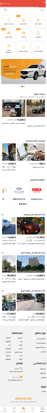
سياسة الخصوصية (40, 347)
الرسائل (14, 411)
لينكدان (43, 377)
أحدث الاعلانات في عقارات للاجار (33, 253)
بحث (33, 411)
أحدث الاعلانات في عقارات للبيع (33, 291)
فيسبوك (43, 368)
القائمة (5, 411)
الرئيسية (42, 411)
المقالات (43, 351)
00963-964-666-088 (16, 371)
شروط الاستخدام (41, 343)
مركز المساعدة (41, 338)
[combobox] (26, 9)
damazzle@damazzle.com (15, 380)
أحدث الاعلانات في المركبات (34, 214)
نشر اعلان (23, 411)
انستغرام (43, 373)
